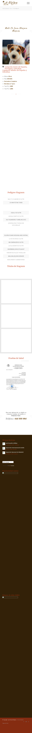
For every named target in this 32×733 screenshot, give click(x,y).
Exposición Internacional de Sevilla (15, 447)
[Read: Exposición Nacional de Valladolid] (3, 452)
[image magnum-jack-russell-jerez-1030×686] (16, 135)
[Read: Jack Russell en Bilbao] (3, 443)
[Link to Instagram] (28, 722)
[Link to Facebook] (24, 722)
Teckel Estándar (20, 719)
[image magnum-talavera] (16, 180)
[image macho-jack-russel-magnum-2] (16, 113)
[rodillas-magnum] (16, 380)
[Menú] (27, 3)
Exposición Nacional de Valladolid (14, 452)
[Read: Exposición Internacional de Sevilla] (3, 448)
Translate (12, 465)
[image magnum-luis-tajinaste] (16, 158)
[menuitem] (27, 3)
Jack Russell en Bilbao (11, 443)
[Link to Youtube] (26, 722)
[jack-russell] (13, 3)
